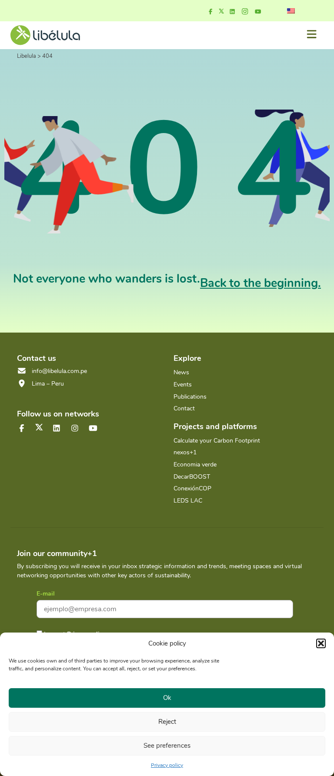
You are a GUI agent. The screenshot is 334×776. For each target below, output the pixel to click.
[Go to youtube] (257, 12)
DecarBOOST (192, 477)
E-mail (46, 593)
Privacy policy (167, 765)
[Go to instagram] (244, 12)
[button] (321, 643)
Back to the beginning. (260, 283)
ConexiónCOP (192, 488)
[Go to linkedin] (232, 12)
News (181, 372)
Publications (190, 397)
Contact (184, 408)
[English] (291, 11)
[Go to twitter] (39, 427)
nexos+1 (185, 452)
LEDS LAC (188, 500)
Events (183, 384)
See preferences (167, 745)
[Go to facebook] (210, 12)
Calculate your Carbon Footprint (217, 440)
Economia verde (195, 464)
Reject (167, 721)
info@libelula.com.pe (59, 371)
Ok (167, 697)
